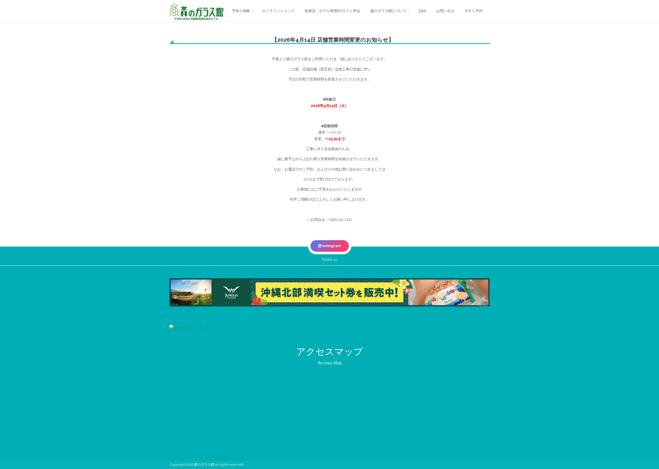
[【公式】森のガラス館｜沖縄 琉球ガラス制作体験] (196, 11)
